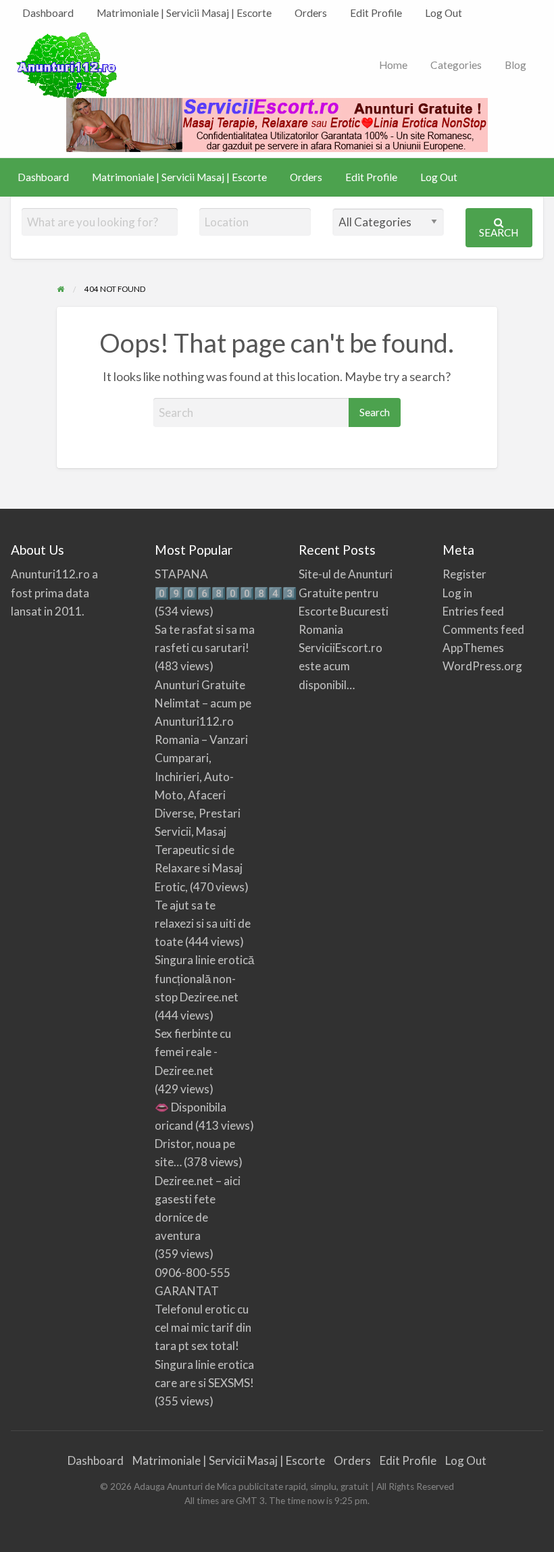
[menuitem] (48, 13)
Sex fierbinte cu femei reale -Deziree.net (193, 1051)
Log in (457, 593)
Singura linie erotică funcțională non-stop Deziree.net (204, 978)
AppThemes (473, 648)
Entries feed (473, 611)
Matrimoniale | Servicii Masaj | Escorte (184, 13)
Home (393, 65)
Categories (456, 65)
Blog (515, 65)
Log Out (443, 13)
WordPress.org (482, 666)
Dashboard (48, 13)
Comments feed (483, 629)
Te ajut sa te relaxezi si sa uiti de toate (203, 923)
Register (464, 574)
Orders (311, 13)
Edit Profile (376, 13)
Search (498, 232)
